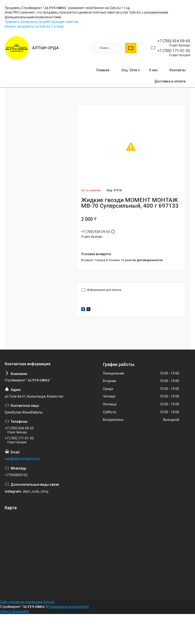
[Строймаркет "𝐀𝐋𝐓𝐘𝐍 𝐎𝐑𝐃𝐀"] (17, 48)
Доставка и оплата (169, 81)
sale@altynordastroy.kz (22, 459)
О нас (153, 70)
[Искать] (130, 48)
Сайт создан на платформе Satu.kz (27, 602)
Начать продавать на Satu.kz (28, 26)
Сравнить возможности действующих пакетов (41, 22)
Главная (102, 70)
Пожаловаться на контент (68, 607)
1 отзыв (57, 26)
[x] (88, 310)
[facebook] (83, 310)
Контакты (177, 70)
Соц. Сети (129, 70)
